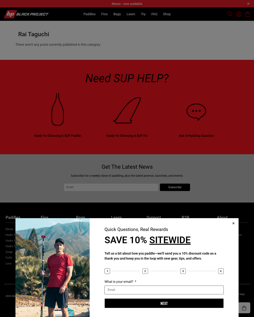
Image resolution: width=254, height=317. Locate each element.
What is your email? (119, 282)
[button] (233, 223)
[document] (127, 158)
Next (164, 303)
